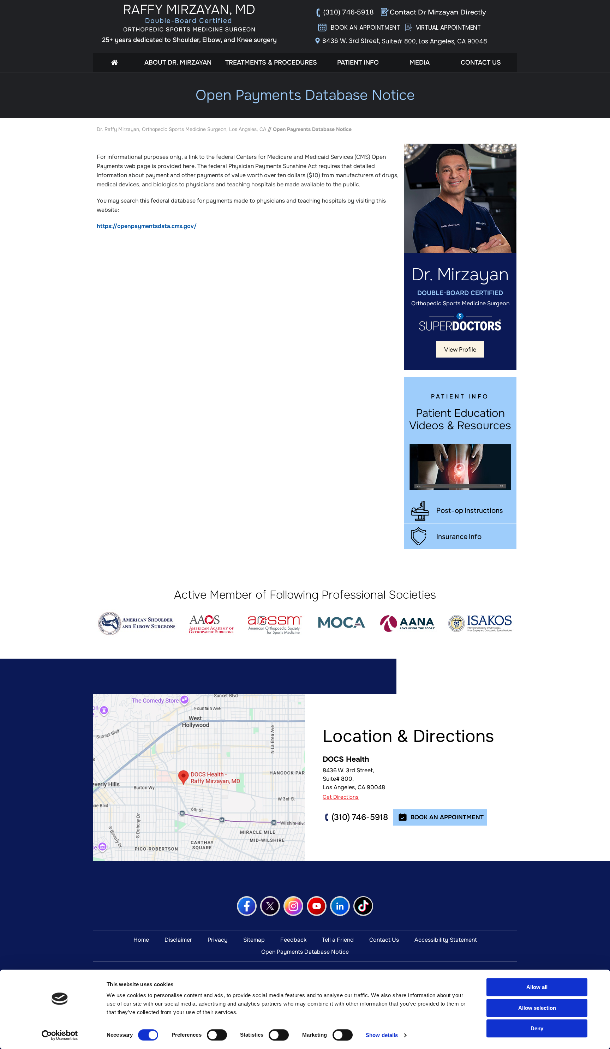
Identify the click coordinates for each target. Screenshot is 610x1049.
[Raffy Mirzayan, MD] (189, 18)
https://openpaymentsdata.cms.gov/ (147, 226)
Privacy (218, 939)
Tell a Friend (338, 939)
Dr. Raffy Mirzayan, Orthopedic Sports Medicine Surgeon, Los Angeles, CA (181, 129)
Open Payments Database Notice (305, 951)
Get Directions (341, 797)
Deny (537, 1028)
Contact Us (481, 62)
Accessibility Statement (445, 939)
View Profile (460, 349)
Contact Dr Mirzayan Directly (438, 11)
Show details (382, 1035)
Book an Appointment (365, 27)
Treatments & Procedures (271, 62)
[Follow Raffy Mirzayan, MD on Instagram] (293, 906)
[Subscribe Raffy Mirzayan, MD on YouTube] (317, 906)
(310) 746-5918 (348, 11)
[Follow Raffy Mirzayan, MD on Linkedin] (340, 906)
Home (114, 62)
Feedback (293, 939)
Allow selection (537, 1008)
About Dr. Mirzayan (177, 62)
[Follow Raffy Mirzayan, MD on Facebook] (247, 906)
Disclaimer (178, 939)
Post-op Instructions (469, 510)
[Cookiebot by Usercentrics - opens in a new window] (60, 1035)
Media (419, 62)
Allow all (537, 987)
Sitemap (254, 939)
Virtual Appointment (448, 27)
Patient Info (358, 62)
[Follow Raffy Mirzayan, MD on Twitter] (270, 906)
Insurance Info (459, 536)
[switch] (217, 1035)
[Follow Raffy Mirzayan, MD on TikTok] (363, 906)
